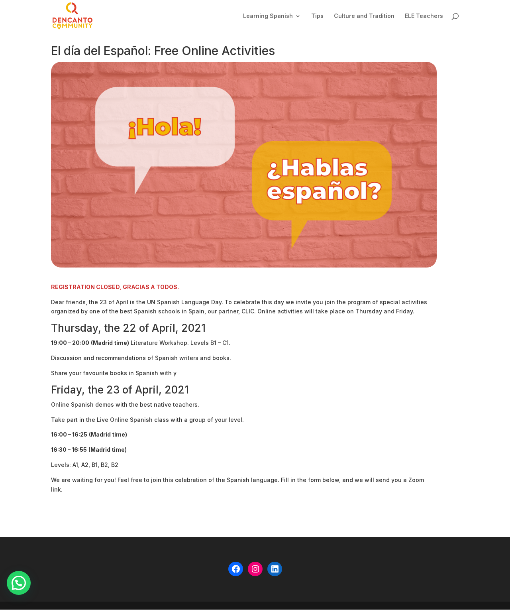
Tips (317, 16)
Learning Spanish (268, 16)
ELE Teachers (424, 16)
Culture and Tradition (364, 16)
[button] (19, 583)
